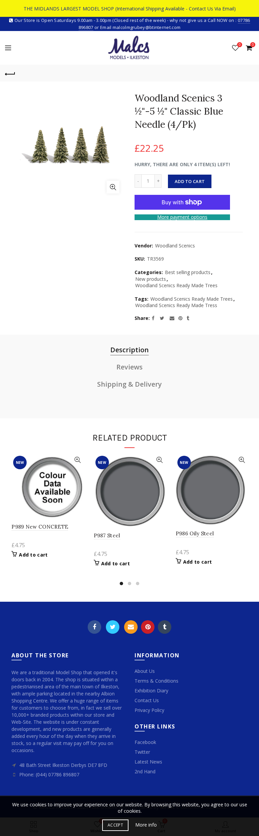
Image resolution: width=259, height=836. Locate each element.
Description (129, 349)
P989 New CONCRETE (39, 527)
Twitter (112, 627)
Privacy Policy (149, 710)
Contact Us (147, 700)
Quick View (78, 460)
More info (146, 825)
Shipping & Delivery (129, 384)
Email (131, 627)
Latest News (148, 761)
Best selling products (187, 272)
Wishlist (239, 45)
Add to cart (190, 181)
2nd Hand (145, 771)
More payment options (182, 217)
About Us (145, 671)
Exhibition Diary (151, 690)
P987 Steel (107, 535)
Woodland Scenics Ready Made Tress (176, 305)
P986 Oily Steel (195, 533)
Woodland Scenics (175, 245)
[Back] (10, 73)
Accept (115, 825)
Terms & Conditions (156, 681)
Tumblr (164, 627)
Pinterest (147, 627)
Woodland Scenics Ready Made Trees (176, 285)
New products (150, 279)
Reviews (129, 366)
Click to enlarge (113, 187)
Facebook (94, 627)
